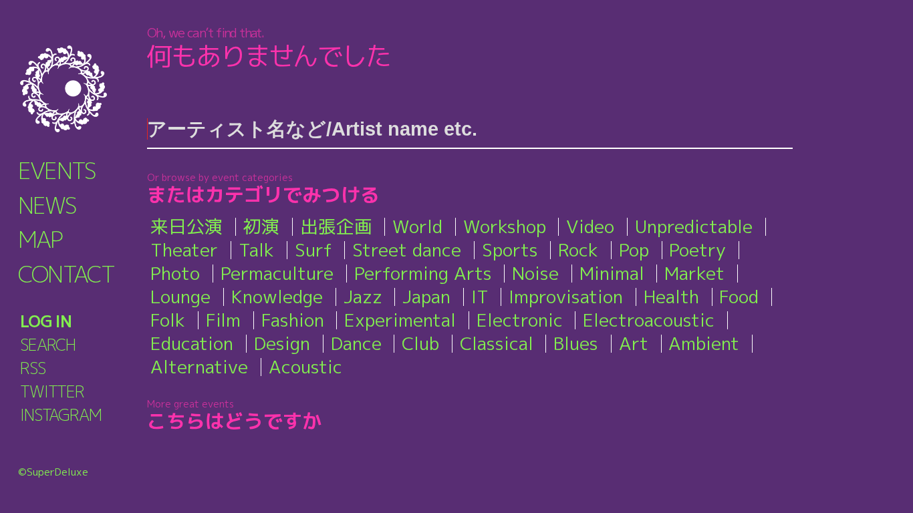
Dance (356, 343)
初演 (261, 226)
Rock (578, 250)
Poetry (697, 250)
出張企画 (336, 226)
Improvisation (566, 296)
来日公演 (186, 226)
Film (223, 320)
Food (739, 296)
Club (420, 343)
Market (694, 273)
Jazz (363, 296)
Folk (167, 320)
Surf (313, 250)
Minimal (611, 273)
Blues (575, 343)
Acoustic (305, 366)
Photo (175, 273)
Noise (535, 273)
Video (590, 226)
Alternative (199, 366)
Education (191, 343)
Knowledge (277, 296)
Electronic (520, 320)
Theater (184, 250)
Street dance (406, 250)
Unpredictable (694, 226)
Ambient (703, 343)
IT (480, 296)
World (417, 226)
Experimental (400, 320)
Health (671, 296)
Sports (510, 250)
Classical (496, 343)
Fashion (292, 320)
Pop (634, 250)
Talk (256, 250)
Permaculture (277, 273)
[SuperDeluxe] (80, 88)
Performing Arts (423, 273)
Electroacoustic (648, 320)
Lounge (180, 296)
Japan (426, 296)
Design (282, 343)
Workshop (504, 226)
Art (633, 343)
